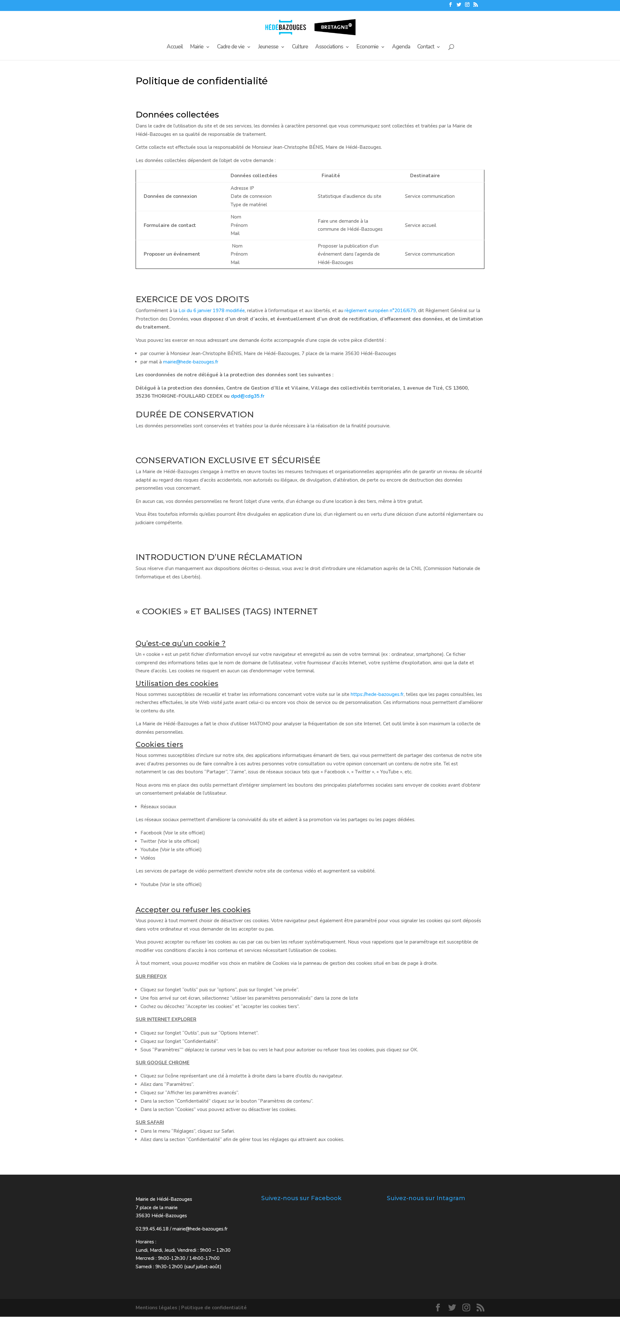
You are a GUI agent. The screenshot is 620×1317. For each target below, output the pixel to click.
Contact (425, 47)
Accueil (175, 47)
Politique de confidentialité (214, 1307)
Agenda (401, 47)
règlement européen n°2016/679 (380, 310)
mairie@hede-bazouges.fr (190, 362)
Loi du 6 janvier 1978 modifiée (212, 310)
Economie (367, 47)
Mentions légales (156, 1307)
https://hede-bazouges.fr (377, 694)
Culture (300, 47)
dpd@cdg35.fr (247, 396)
